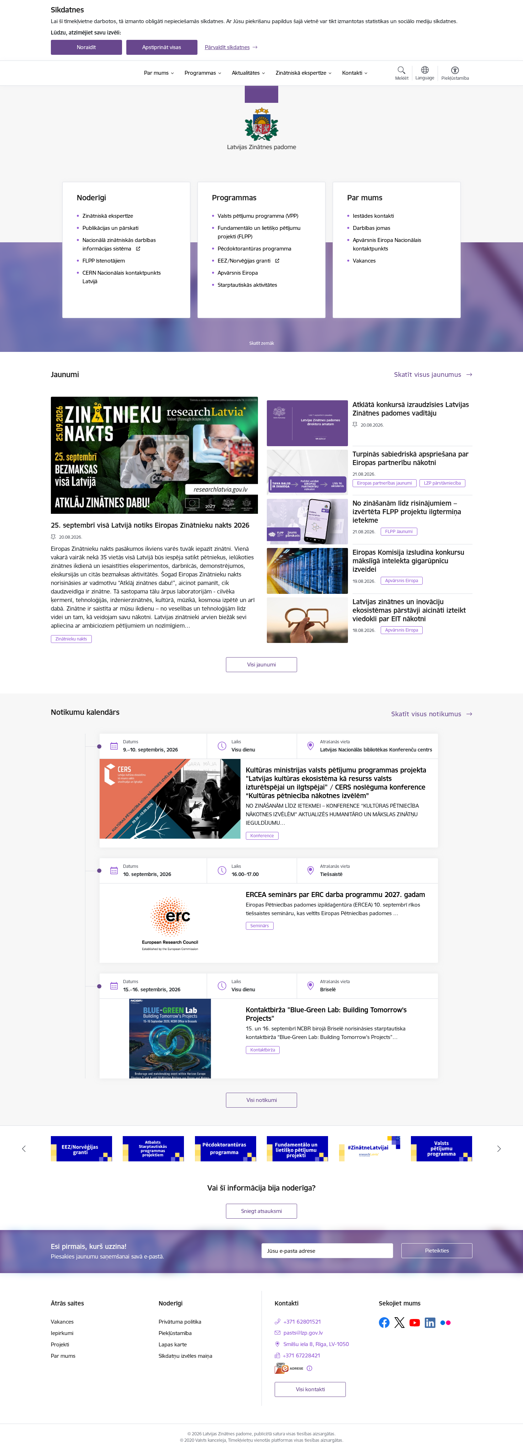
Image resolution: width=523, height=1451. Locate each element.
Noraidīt (86, 47)
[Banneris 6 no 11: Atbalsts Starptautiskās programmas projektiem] (153, 1148)
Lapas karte (173, 1344)
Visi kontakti (310, 1389)
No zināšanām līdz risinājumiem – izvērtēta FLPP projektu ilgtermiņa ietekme (407, 511)
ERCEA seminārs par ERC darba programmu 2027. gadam (335, 894)
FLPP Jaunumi (399, 531)
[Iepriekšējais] (24, 1149)
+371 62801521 (302, 1321)
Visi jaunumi (261, 664)
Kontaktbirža (262, 1049)
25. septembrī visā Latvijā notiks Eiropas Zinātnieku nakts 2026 (150, 525)
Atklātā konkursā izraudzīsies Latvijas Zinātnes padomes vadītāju (411, 408)
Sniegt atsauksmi (261, 1211)
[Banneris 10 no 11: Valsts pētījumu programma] (441, 1148)
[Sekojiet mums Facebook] (384, 1322)
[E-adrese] (289, 1368)
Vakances (62, 1321)
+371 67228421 (302, 1355)
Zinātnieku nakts (71, 639)
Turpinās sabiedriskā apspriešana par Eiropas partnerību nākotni (411, 458)
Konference (262, 835)
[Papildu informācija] (309, 1368)
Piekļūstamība (175, 1333)
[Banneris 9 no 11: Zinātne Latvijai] (369, 1148)
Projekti (60, 1344)
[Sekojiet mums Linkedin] (430, 1323)
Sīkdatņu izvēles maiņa (185, 1355)
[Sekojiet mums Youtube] (415, 1322)
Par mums (63, 1355)
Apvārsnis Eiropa (401, 580)
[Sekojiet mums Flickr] (445, 1322)
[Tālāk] (499, 1149)
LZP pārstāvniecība (442, 483)
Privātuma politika (180, 1321)
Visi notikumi (262, 1100)
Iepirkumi (62, 1333)
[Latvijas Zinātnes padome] (94, 73)
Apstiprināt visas (161, 47)
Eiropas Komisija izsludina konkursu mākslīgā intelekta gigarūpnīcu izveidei (408, 561)
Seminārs (259, 925)
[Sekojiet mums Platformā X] (399, 1322)
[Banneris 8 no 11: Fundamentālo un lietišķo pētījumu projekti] (297, 1148)
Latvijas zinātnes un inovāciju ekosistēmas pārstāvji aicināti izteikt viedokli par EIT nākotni (409, 610)
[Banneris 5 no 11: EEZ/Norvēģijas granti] (81, 1148)
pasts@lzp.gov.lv (303, 1332)
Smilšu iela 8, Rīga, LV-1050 (316, 1344)
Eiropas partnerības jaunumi (384, 483)
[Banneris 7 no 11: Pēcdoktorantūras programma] (225, 1148)
